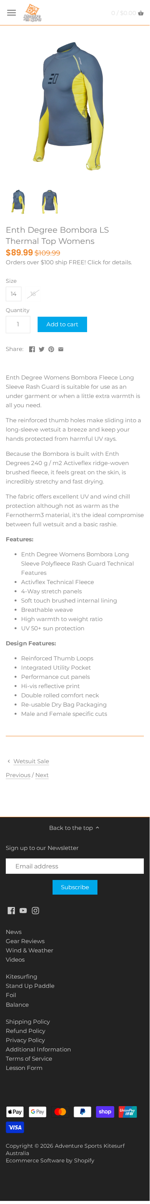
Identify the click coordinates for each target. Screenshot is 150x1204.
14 (13, 293)
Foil (11, 995)
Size (11, 281)
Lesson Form (24, 1067)
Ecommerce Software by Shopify (50, 1160)
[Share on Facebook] (32, 348)
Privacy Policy (25, 1040)
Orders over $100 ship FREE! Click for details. (69, 262)
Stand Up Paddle (30, 985)
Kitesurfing (21, 976)
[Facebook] (11, 910)
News (13, 931)
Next (42, 775)
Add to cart (62, 324)
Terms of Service (29, 1058)
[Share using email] (61, 348)
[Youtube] (23, 910)
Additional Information (38, 1049)
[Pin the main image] (51, 348)
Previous (18, 775)
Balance (17, 1004)
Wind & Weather (29, 950)
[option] (19, 201)
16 (33, 293)
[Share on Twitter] (42, 348)
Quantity (18, 310)
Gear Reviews (25, 941)
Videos (15, 959)
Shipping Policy (28, 1021)
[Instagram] (35, 910)
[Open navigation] (11, 12)
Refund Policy (25, 1030)
